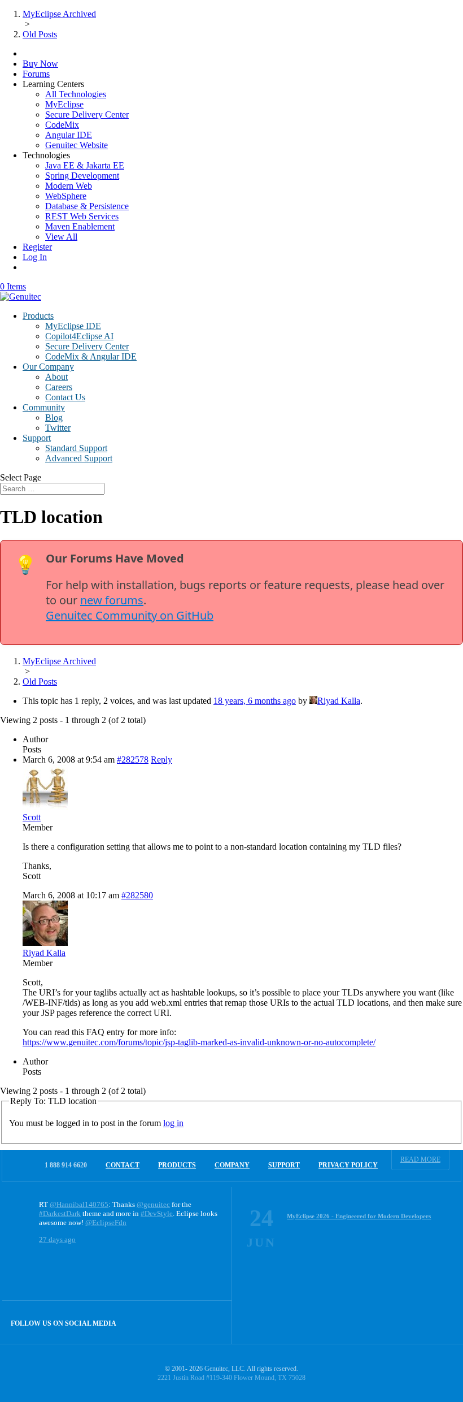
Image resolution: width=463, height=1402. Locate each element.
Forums (36, 74)
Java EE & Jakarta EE (84, 165)
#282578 (132, 759)
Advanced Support (78, 458)
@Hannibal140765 (79, 1204)
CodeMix (62, 124)
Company (232, 1165)
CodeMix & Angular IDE (91, 356)
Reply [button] (161, 759)
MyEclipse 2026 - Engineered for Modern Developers (359, 1216)
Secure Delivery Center (87, 114)
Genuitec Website (76, 145)
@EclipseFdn (105, 1222)
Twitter (58, 427)
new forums (111, 600)
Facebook (186, 1322)
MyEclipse (64, 104)
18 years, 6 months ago (254, 701)
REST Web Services (82, 216)
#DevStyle (157, 1213)
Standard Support (76, 448)
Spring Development (82, 175)
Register (37, 247)
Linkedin (210, 1322)
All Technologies (75, 94)
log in (173, 1123)
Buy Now (40, 63)
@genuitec (153, 1204)
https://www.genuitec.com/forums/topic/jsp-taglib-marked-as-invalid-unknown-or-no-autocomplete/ (199, 1042)
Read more (420, 1159)
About (56, 377)
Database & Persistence (87, 206)
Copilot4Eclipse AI (79, 336)
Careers (58, 387)
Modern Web (68, 186)
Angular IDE (68, 135)
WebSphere (65, 196)
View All (61, 236)
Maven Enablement (80, 226)
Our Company (48, 366)
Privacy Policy (348, 1165)
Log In (35, 257)
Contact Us (65, 397)
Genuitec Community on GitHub (129, 615)
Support (37, 438)
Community (44, 407)
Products (38, 316)
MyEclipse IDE (73, 326)
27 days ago (57, 1239)
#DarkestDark (60, 1213)
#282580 (137, 895)
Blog (54, 417)
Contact (122, 1165)
